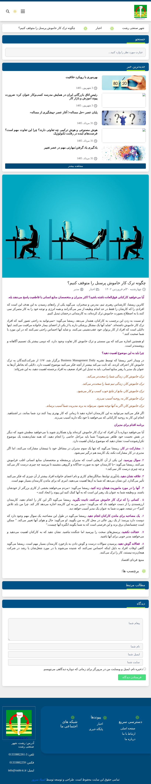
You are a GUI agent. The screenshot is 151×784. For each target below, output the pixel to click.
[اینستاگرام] (69, 739)
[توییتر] (57, 735)
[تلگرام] (63, 739)
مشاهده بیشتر (75, 166)
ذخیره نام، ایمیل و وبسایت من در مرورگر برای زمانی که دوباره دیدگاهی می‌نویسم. (93, 669)
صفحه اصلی (127, 728)
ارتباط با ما (128, 733)
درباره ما (130, 739)
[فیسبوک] (69, 735)
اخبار (99, 28)
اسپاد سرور (38, 779)
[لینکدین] (57, 739)
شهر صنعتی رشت (133, 28)
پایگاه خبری (96, 729)
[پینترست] (63, 735)
